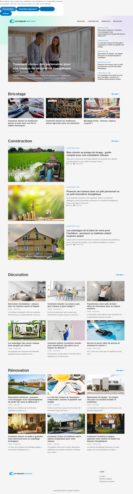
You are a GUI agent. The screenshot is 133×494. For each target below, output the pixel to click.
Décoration (117, 21)
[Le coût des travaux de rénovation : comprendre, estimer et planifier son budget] (66, 384)
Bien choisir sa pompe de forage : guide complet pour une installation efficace (88, 154)
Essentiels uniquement (28, 9)
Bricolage (81, 21)
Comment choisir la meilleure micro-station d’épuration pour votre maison (65, 438)
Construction (93, 21)
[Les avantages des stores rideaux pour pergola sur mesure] (27, 330)
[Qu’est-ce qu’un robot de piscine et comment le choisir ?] (105, 330)
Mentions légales (105, 479)
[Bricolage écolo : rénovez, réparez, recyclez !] (102, 108)
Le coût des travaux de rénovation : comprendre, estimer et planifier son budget (111, 45)
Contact (102, 476)
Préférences (47, 9)
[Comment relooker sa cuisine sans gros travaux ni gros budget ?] (66, 291)
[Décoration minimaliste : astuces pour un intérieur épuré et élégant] (27, 291)
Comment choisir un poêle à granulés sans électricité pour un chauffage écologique (25, 438)
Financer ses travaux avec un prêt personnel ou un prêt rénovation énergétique (110, 66)
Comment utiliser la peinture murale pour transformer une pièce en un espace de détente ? (64, 345)
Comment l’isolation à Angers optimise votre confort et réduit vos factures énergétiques (103, 438)
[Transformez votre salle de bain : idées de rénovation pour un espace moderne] (105, 291)
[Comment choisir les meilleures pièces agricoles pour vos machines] (64, 108)
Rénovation (106, 21)
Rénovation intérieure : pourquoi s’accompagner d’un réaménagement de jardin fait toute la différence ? (25, 399)
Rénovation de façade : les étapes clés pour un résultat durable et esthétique (110, 55)
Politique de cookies (106, 481)
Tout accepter (8, 9)
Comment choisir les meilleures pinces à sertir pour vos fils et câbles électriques (23, 123)
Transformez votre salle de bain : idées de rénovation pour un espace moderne (103, 306)
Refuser (6, 13)
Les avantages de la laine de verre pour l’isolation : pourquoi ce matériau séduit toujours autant (110, 77)
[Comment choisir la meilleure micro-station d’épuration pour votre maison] (66, 424)
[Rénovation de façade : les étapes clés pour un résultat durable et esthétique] (105, 384)
